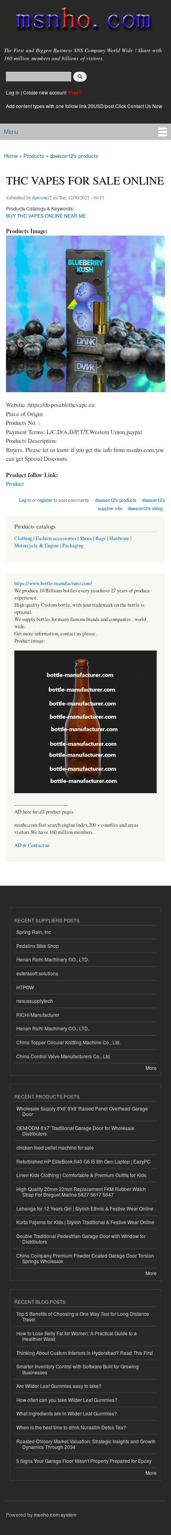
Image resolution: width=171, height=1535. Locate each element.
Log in (12, 92)
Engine (52, 545)
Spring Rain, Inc (33, 931)
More (151, 1067)
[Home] (80, 21)
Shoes (86, 538)
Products (33, 155)
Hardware (119, 538)
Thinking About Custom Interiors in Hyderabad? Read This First (84, 1352)
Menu (11, 132)
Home (10, 155)
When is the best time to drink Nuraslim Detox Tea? (71, 1427)
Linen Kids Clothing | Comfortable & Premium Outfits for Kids (81, 1174)
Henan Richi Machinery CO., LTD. (52, 959)
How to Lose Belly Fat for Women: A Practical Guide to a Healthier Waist (76, 1336)
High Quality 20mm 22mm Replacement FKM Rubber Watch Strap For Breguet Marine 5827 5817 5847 (81, 1191)
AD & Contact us (32, 845)
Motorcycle (26, 545)
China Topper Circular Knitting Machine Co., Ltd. (68, 1042)
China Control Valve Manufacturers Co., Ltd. (63, 1056)
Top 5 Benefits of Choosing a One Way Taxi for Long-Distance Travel (82, 1316)
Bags (100, 538)
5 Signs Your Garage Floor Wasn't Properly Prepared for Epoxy (84, 1460)
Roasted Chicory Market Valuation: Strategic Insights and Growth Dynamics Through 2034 (85, 1444)
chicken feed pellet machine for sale (55, 1147)
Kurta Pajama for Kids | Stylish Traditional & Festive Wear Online (85, 1222)
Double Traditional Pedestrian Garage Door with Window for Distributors (81, 1238)
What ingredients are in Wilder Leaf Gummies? (66, 1413)
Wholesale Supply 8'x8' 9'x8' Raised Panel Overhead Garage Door (82, 1111)
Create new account (45, 92)
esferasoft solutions (37, 973)
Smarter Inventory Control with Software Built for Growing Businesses (77, 1369)
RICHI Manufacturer (37, 1014)
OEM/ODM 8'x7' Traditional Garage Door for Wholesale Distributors (75, 1130)
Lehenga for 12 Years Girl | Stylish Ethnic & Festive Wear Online (85, 1208)
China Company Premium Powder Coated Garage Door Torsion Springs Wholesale (85, 1258)
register (44, 500)
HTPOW (25, 987)
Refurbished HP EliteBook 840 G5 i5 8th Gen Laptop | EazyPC (83, 1161)
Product (15, 483)
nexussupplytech (34, 1000)
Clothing (23, 538)
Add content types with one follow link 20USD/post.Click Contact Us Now (84, 105)
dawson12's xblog (145, 508)
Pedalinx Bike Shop (37, 945)
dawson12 (42, 197)
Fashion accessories (56, 538)
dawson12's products (74, 155)
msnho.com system (55, 1514)
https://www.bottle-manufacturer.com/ (53, 583)
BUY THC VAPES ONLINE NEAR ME (46, 215)
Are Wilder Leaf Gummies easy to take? (58, 1385)
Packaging (73, 545)
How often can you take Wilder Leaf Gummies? (66, 1399)
